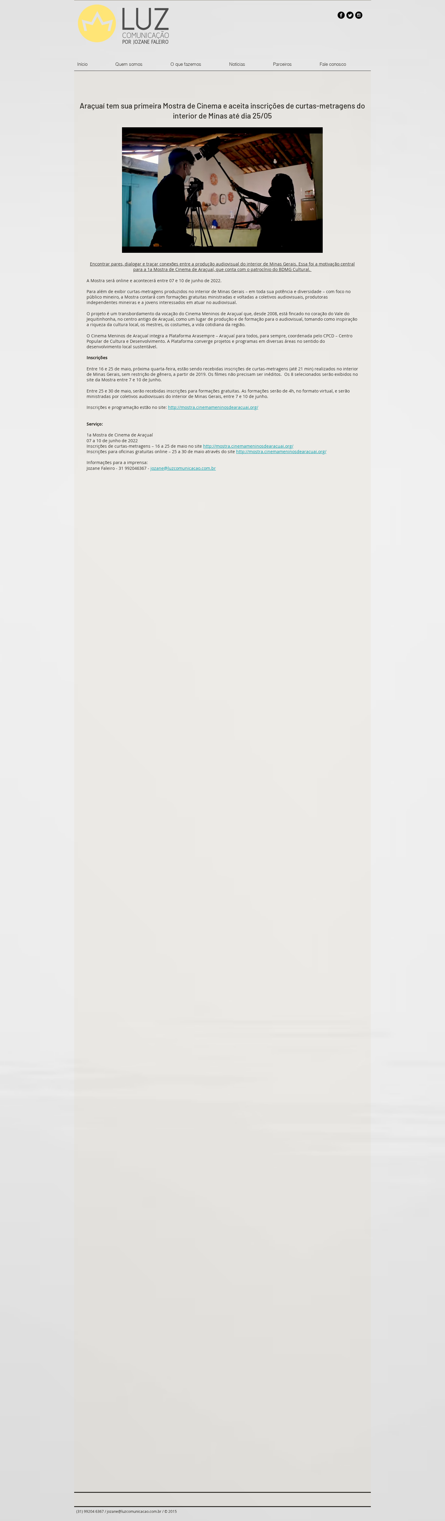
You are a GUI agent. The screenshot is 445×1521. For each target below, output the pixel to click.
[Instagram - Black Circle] (358, 15)
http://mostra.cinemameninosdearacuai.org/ (213, 407)
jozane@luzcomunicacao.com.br (183, 468)
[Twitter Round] (350, 15)
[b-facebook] (341, 15)
